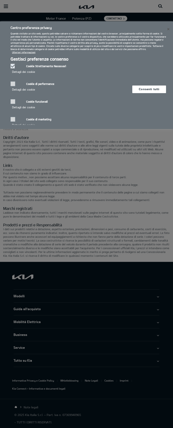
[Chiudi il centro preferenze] (168, 29)
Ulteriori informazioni (23, 52)
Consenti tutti (149, 89)
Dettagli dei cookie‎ (23, 71)
